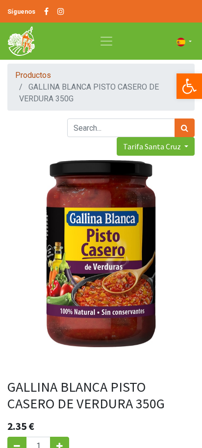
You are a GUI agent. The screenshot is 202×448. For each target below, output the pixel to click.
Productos (33, 75)
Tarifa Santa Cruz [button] (152, 146)
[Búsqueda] (185, 127)
